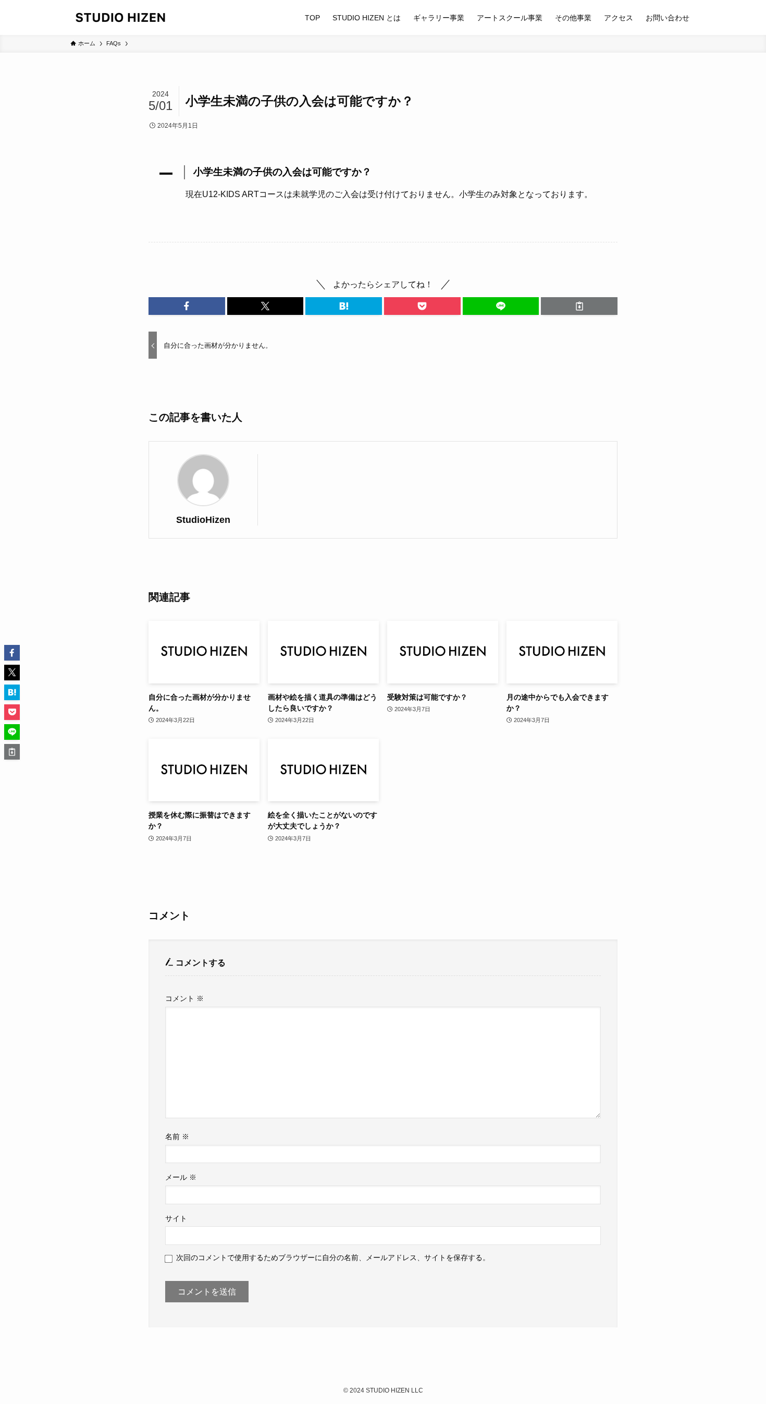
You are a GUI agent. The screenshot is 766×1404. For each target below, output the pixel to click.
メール (180, 1177)
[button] (383, 173)
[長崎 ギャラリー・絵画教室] (120, 17)
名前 (177, 1136)
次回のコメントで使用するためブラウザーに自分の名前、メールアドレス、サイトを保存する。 (333, 1257)
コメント (184, 998)
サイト (176, 1218)
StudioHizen (203, 520)
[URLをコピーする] (579, 306)
